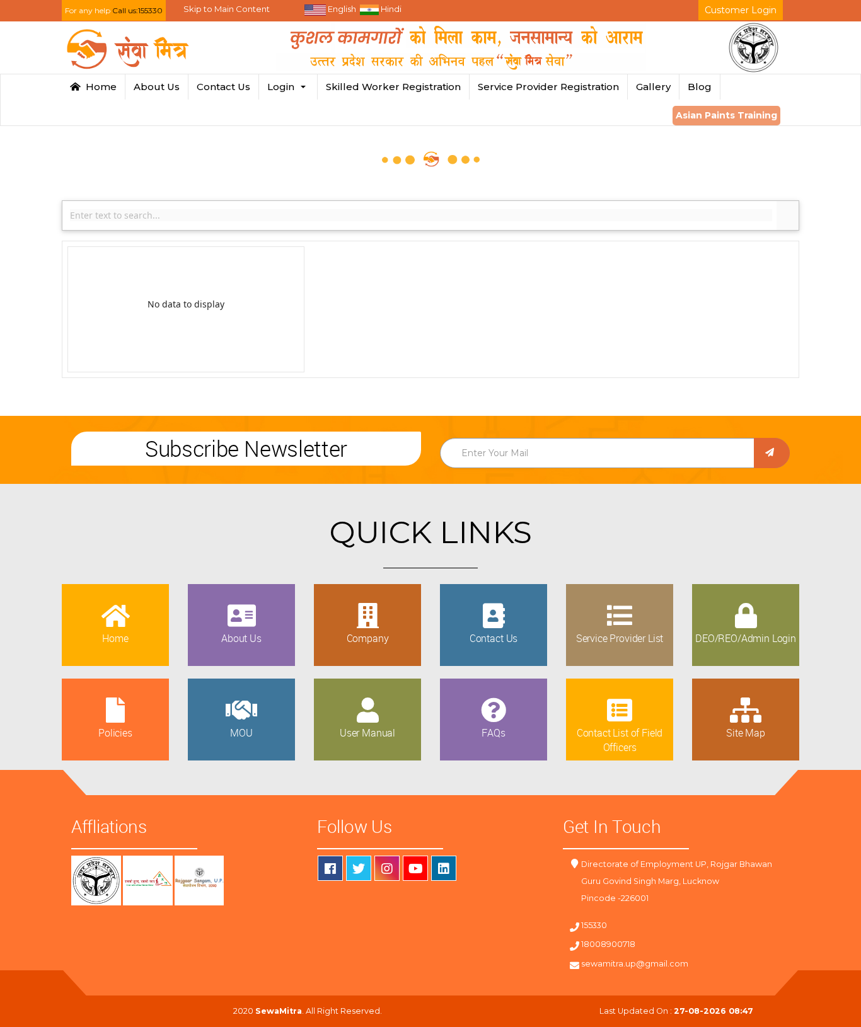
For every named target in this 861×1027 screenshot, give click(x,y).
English (341, 9)
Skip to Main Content (226, 9)
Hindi (390, 9)
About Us (157, 87)
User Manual (367, 733)
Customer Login (741, 10)
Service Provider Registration (548, 87)
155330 (594, 925)
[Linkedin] (443, 868)
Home (99, 87)
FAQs (493, 733)
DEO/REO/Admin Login (745, 638)
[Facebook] (330, 868)
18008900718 (608, 944)
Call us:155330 (137, 10)
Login (283, 87)
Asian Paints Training (726, 115)
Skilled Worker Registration (393, 87)
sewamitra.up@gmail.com (634, 963)
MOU (241, 733)
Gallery (653, 87)
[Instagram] (387, 868)
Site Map (745, 733)
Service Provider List (620, 638)
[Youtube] (415, 868)
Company (368, 638)
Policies (115, 733)
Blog (700, 87)
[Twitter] (358, 868)
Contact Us (223, 87)
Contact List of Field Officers (620, 740)
